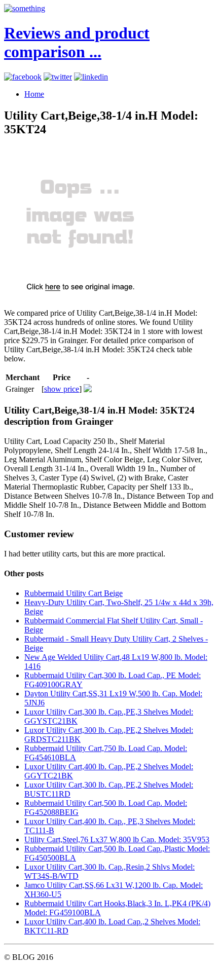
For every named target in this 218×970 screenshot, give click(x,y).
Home (34, 94)
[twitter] (58, 76)
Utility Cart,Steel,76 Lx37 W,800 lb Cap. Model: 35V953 (116, 839)
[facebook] (23, 76)
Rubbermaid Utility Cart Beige (73, 593)
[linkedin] (91, 76)
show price (61, 389)
